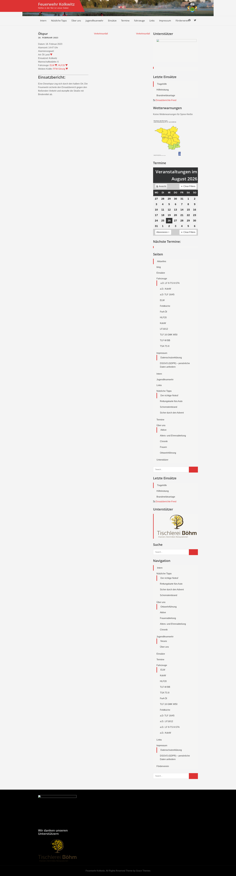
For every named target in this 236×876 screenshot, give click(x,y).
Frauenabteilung (168, 618)
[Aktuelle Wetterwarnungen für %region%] (167, 155)
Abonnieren (162, 232)
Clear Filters (189, 186)
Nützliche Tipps (59, 20)
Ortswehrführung (168, 453)
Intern (43, 20)
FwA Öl (163, 312)
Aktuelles (161, 261)
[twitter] (195, 20)
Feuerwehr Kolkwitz (56, 4)
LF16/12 (164, 329)
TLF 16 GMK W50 (168, 334)
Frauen (163, 447)
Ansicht (161, 187)
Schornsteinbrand (168, 407)
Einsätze (112, 20)
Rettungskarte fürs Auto (171, 401)
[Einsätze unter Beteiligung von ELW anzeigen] (56, 65)
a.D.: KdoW (165, 289)
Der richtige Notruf (169, 395)
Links (152, 20)
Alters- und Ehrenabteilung (173, 435)
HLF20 (61, 65)
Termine (125, 20)
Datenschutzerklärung (171, 357)
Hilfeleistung (163, 90)
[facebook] (189, 20)
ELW (52, 65)
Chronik (164, 441)
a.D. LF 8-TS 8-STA (170, 283)
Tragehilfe (162, 84)
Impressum (165, 20)
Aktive (163, 430)
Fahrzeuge (139, 20)
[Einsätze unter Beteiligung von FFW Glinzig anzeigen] (67, 69)
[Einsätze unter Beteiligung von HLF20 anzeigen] (66, 65)
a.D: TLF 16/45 (167, 294)
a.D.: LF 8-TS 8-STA (170, 727)
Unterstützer (162, 460)
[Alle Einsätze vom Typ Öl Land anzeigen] (51, 54)
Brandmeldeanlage (166, 95)
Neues (163, 641)
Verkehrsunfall (101, 33)
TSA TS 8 (164, 346)
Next (194, 54)
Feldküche (165, 306)
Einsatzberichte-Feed (166, 100)
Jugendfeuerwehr (94, 20)
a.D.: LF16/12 (166, 721)
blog (159, 267)
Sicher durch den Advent (172, 413)
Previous (156, 54)
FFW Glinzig (59, 69)
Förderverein (182, 20)
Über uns (76, 20)
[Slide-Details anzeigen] (177, 50)
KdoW (163, 323)
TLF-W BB (165, 340)
